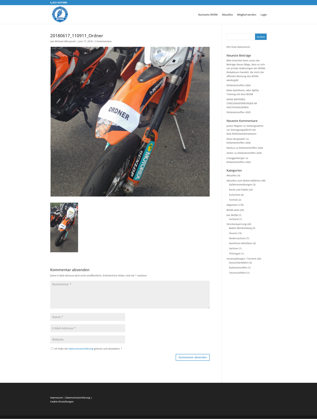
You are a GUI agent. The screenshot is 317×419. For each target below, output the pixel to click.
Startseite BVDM (208, 14)
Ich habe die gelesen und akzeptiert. (88, 348)
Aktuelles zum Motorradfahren (244, 180)
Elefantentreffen (238, 267)
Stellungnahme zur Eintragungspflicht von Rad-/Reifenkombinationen (245, 129)
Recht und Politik (238, 189)
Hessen (233, 233)
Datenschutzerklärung (81, 348)
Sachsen (233, 248)
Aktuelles (227, 14)
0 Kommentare (103, 41)
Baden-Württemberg (240, 228)
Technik (233, 199)
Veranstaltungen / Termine (241, 258)
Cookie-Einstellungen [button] (62, 401)
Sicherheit (234, 194)
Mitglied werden (246, 14)
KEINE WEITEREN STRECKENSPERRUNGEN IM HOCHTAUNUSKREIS (242, 103)
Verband (234, 219)
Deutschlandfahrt (238, 262)
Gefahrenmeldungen (240, 184)
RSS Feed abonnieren (238, 46)
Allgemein (232, 204)
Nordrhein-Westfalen (240, 243)
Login (264, 14)
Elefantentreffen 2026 (239, 85)
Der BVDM (232, 215)
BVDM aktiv (233, 210)
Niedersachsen (237, 238)
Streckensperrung (237, 224)
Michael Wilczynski (65, 41)
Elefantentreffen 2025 (239, 112)
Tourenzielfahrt (237, 272)
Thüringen (235, 253)
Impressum (56, 397)
